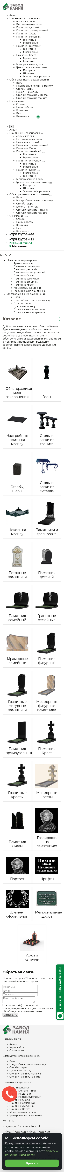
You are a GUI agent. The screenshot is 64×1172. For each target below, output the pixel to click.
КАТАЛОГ (6, 254)
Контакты (22, 110)
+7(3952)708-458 (21, 234)
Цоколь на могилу (27, 91)
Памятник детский (27, 27)
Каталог (13, 120)
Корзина (37, 120)
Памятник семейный (28, 36)
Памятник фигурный (28, 45)
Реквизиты (23, 116)
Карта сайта (16, 1047)
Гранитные (29, 39)
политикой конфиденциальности (20, 1007)
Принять (32, 1163)
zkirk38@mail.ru (20, 243)
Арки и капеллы (25, 21)
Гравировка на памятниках (32, 67)
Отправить (10, 1014)
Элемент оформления (36, 76)
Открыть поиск (59, 119)
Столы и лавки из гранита (31, 98)
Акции (13, 15)
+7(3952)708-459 (21, 239)
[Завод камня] (16, 1033)
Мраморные (30, 42)
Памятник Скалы (26, 33)
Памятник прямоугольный (32, 30)
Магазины (19, 246)
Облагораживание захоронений (29, 79)
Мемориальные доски (29, 64)
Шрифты (28, 73)
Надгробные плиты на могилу (34, 85)
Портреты (29, 70)
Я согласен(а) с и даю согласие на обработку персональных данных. (28, 1008)
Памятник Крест (26, 55)
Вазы (19, 82)
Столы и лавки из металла (32, 95)
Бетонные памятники (29, 24)
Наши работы (24, 107)
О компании (16, 101)
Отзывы (20, 104)
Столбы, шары (24, 88)
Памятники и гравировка (24, 18)
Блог (19, 113)
